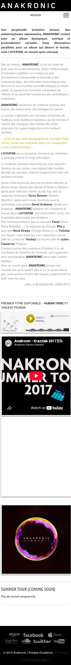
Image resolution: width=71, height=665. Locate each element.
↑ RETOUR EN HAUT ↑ (35, 660)
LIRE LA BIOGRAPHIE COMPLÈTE (47, 284)
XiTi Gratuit (61, 652)
